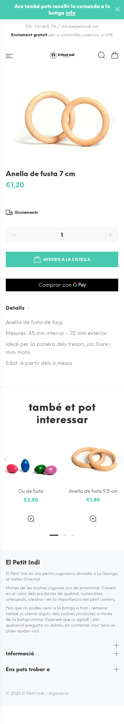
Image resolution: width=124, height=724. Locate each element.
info (71, 13)
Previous (5, 459)
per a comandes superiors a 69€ (62, 34)
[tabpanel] (31, 475)
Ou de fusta (31, 491)
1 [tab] (54, 535)
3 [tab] (72, 535)
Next (118, 459)
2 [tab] (64, 535)
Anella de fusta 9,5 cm (93, 491)
